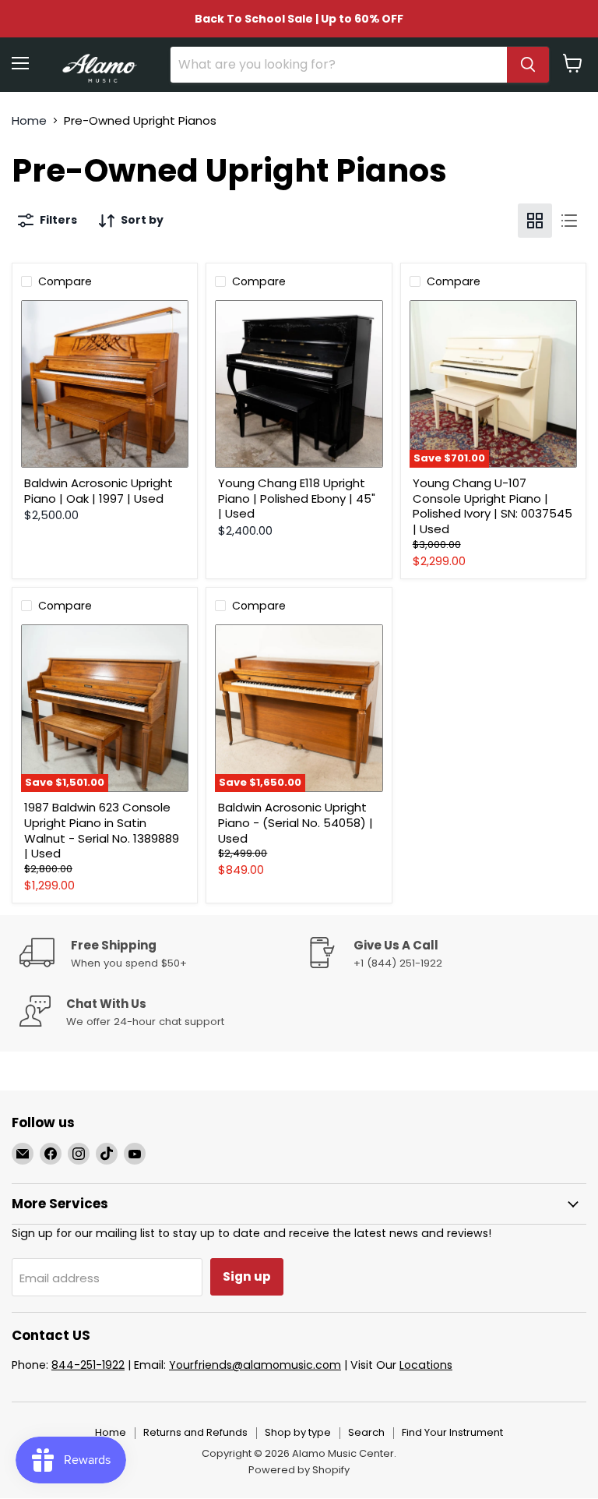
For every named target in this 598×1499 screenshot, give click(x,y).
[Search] (528, 65)
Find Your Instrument (452, 1432)
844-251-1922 (88, 1365)
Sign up (247, 1276)
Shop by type (298, 1432)
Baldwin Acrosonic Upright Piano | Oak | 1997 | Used (98, 491)
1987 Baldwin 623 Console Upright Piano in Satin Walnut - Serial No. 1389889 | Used (101, 830)
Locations (425, 1365)
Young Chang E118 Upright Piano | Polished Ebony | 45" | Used (296, 498)
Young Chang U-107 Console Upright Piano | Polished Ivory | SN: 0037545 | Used (492, 506)
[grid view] (535, 220)
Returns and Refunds (195, 1432)
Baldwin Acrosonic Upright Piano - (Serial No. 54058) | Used (295, 822)
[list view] (569, 220)
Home (29, 120)
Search (366, 1432)
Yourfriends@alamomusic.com (255, 1365)
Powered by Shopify (299, 1469)
